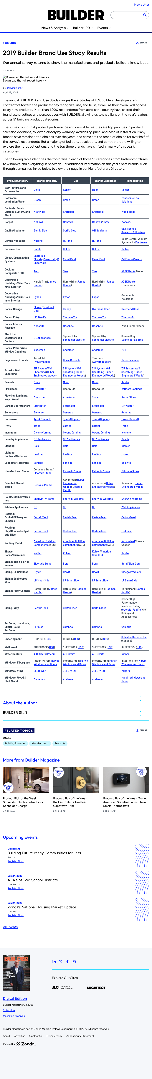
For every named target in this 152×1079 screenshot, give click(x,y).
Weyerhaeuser (42, 361)
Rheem (51, 654)
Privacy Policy (54, 1036)
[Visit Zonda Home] (19, 1043)
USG (47, 638)
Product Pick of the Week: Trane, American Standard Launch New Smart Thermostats (125, 802)
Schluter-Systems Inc (134, 637)
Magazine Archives (14, 1016)
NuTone (38, 240)
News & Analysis (53, 28)
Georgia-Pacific (43, 485)
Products (9, 43)
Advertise (19, 1036)
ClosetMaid (49, 259)
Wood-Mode (128, 211)
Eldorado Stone (43, 473)
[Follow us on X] (61, 961)
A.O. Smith (40, 654)
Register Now (16, 861)
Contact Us (35, 1036)
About (6, 1036)
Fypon (37, 297)
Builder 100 (81, 28)
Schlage (38, 462)
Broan (37, 199)
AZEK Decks (128, 271)
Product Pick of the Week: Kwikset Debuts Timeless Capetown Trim (70, 802)
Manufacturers (40, 743)
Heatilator (39, 388)
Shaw (106, 222)
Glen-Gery (134, 563)
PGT (123, 349)
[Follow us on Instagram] (74, 961)
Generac (39, 412)
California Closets (39, 257)
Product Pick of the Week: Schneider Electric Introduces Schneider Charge (23, 802)
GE (35, 507)
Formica (38, 626)
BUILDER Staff (14, 87)
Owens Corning (42, 432)
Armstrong (40, 397)
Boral (66, 563)
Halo (36, 445)
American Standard (102, 553)
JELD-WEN (40, 317)
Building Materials (15, 743)
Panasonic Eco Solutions (130, 199)
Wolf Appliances (130, 507)
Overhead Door (101, 309)
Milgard (125, 670)
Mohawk (38, 222)
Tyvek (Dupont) (42, 419)
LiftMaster (40, 405)
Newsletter (141, 4)
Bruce (124, 397)
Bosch (125, 439)
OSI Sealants (99, 230)
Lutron (125, 454)
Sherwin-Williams (44, 498)
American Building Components (44, 542)
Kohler (67, 189)
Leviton (38, 454)
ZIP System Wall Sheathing (43, 370)
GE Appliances (42, 337)
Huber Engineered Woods (45, 373)
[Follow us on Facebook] (67, 961)
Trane (37, 425)
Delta (37, 189)
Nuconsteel (128, 541)
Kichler (125, 445)
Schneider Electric (74, 339)
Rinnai (125, 654)
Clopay (38, 307)
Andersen (39, 349)
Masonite (39, 325)
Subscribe (9, 1010)
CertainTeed (41, 517)
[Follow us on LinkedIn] (54, 961)
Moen (95, 189)
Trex (36, 271)
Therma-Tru (70, 317)
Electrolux (141, 242)
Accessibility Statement (80, 1036)
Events (102, 28)
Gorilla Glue (40, 230)
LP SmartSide (41, 580)
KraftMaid (39, 211)
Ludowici (126, 531)
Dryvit (37, 571)
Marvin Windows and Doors (46, 662)
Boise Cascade (71, 360)
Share (143, 42)
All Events (10, 927)
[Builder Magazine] (76, 15)
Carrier (67, 425)
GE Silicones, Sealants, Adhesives (133, 230)
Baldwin (126, 462)
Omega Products (131, 571)
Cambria (68, 626)
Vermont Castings (131, 388)
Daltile (37, 249)
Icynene (126, 432)
